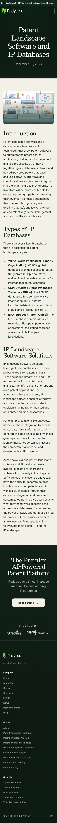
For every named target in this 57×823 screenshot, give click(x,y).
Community (9, 693)
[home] (12, 11)
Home (6, 678)
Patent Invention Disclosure (17, 742)
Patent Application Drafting (17, 733)
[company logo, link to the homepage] (12, 655)
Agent (6, 728)
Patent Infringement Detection (18, 747)
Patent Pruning (10, 767)
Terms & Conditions (13, 797)
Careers (7, 688)
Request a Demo (11, 707)
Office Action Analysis (14, 752)
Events (6, 698)
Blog (5, 712)
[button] (51, 11)
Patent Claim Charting (14, 762)
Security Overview (12, 782)
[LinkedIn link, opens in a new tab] (52, 816)
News (6, 702)
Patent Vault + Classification (17, 757)
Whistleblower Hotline (14, 802)
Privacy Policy (10, 792)
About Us (8, 683)
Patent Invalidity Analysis (16, 737)
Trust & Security (11, 787)
